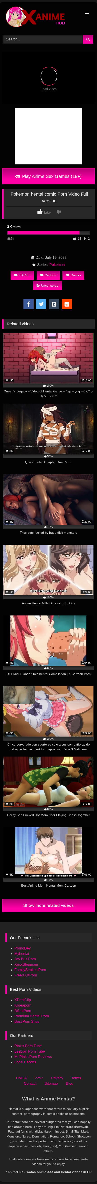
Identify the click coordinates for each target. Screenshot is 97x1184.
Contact (30, 1083)
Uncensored (49, 285)
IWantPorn (22, 1011)
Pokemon (57, 265)
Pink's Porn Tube (28, 1046)
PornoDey (22, 948)
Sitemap (51, 1083)
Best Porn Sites (26, 1021)
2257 (39, 1078)
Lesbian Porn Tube (29, 1051)
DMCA (21, 1078)
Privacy (57, 1078)
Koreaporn (22, 1005)
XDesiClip (22, 1000)
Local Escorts (25, 1062)
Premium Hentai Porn (31, 1016)
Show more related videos (48, 905)
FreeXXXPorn (25, 975)
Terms (76, 1078)
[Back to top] (83, 1170)
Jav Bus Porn (25, 959)
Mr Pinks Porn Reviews (33, 1057)
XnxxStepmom (26, 964)
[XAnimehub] (39, 17)
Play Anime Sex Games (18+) (51, 176)
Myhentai (21, 954)
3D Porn (24, 275)
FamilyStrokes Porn (30, 970)
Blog (69, 1083)
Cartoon (50, 275)
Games (76, 275)
